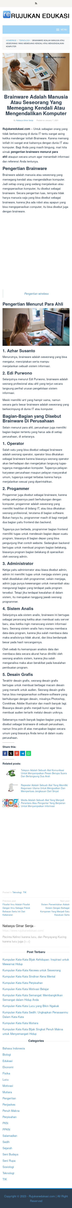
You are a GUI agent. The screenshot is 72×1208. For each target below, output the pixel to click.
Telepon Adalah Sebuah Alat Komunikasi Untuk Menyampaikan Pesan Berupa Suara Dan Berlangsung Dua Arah (44, 773)
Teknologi (17, 892)
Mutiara (7, 1092)
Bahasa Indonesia (14, 1048)
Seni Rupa (9, 1160)
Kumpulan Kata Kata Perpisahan (23, 983)
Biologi (7, 1054)
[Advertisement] (36, 252)
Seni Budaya (10, 1154)
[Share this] (5, 753)
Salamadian (10, 1135)
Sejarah (7, 1148)
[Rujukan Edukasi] (36, 14)
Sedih (6, 1142)
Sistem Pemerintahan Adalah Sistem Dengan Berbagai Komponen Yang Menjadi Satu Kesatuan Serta (54, 907)
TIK (24, 892)
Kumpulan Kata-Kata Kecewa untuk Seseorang (32, 970)
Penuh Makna (11, 1110)
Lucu (6, 1079)
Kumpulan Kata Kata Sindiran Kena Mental (29, 976)
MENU (64, 29)
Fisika (6, 1073)
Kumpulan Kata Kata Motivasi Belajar (26, 989)
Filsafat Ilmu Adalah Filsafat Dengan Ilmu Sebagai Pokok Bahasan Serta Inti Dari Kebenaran (16, 907)
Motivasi (8, 1085)
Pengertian (9, 1098)
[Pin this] (16, 753)
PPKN (6, 1129)
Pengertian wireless (36, 294)
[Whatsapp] (28, 753)
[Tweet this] (10, 753)
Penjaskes (9, 1104)
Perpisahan (9, 1117)
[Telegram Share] (22, 753)
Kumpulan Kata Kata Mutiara (20, 1023)
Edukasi (8, 1061)
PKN (5, 1123)
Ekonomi (8, 1067)
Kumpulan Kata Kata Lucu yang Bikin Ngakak (31, 1006)
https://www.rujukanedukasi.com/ (23, 930)
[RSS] (36, 3)
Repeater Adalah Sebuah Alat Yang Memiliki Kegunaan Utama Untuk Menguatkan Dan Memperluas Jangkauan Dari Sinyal (44, 788)
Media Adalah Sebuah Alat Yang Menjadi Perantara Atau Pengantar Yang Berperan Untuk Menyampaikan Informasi (43, 803)
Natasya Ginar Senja (18, 925)
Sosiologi (8, 1167)
